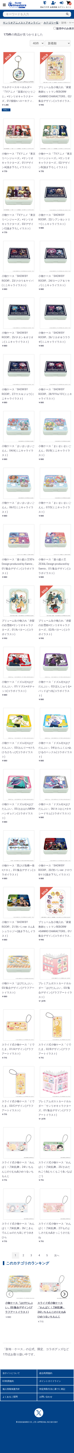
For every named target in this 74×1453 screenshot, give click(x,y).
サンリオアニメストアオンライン (22, 22)
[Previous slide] (9, 1294)
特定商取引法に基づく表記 (52, 1389)
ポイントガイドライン (50, 1381)
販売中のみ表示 (65, 28)
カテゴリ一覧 (51, 22)
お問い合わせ (45, 1397)
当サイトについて (11, 1373)
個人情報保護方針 (11, 1389)
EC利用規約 (8, 1381)
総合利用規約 (45, 1373)
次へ (56, 1255)
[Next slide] (64, 1294)
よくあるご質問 (10, 1397)
